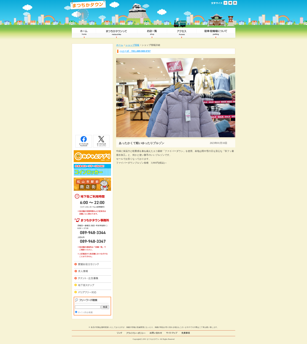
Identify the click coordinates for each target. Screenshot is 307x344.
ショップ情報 (132, 45)
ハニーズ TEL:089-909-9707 (135, 51)
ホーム (119, 45)
